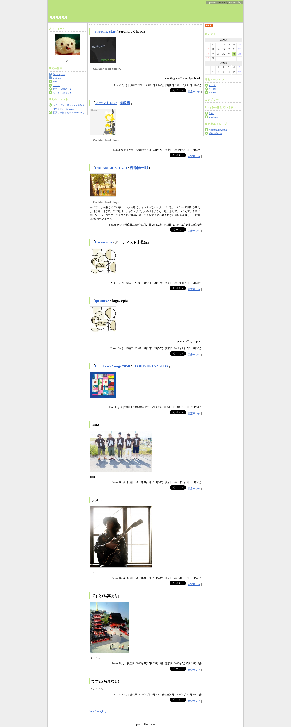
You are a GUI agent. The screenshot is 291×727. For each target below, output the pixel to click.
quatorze (57, 78)
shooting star (59, 74)
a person (211, 2)
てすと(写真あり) (62, 89)
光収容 (125, 103)
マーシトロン (106, 103)
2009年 (212, 93)
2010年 (212, 89)
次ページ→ (98, 711)
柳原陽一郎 (139, 168)
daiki (211, 113)
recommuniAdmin (218, 130)
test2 (55, 81)
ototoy (232, 2)
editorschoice (215, 133)
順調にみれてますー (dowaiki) (68, 112)
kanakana (213, 117)
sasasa (59, 17)
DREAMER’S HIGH (111, 168)
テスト (56, 85)
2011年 (212, 85)
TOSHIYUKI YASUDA (150, 366)
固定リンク (194, 91)
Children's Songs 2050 (112, 366)
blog (239, 2)
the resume (103, 242)
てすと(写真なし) (62, 93)
